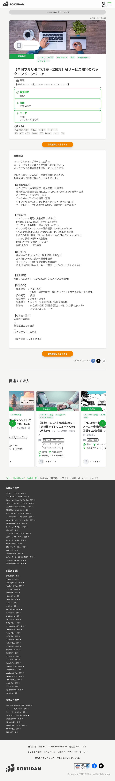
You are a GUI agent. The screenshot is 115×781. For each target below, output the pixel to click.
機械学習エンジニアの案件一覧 (25, 478)
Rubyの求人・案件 (12, 589)
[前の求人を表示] (12, 423)
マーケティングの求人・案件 (16, 527)
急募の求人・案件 (12, 732)
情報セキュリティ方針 (44, 758)
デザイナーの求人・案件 (14, 543)
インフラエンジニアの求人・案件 (17, 513)
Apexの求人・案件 (12, 683)
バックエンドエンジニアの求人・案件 (19, 503)
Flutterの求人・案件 (12, 643)
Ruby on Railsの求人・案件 (15, 626)
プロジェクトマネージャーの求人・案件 (19, 520)
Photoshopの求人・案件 (14, 666)
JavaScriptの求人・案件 (14, 582)
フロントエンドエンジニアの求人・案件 (19, 500)
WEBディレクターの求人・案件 (16, 537)
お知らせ (42, 747)
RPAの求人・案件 (12, 686)
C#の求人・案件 (11, 606)
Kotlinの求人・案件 (12, 639)
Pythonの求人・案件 (13, 596)
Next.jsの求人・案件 (13, 616)
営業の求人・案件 (12, 530)
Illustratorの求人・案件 (14, 669)
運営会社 (32, 747)
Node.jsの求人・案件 (13, 609)
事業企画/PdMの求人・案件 (15, 523)
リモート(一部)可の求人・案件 (16, 708)
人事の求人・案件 (12, 550)
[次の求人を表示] (102, 423)
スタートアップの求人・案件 (16, 712)
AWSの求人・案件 (12, 653)
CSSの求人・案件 (12, 579)
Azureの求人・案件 (12, 656)
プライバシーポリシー (77, 752)
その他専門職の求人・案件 (15, 563)
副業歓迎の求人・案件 (13, 718)
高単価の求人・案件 (12, 729)
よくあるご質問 (34, 752)
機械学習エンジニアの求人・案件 (17, 510)
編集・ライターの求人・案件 (16, 547)
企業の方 (103, 6)
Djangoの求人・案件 (13, 633)
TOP (8, 478)
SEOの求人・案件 (12, 693)
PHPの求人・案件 (12, 592)
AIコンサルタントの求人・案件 (16, 496)
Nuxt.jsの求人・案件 (13, 623)
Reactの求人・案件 (12, 612)
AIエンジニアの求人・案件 (15, 493)
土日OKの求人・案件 (13, 722)
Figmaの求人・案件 (12, 663)
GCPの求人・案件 (12, 659)
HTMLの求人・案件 (12, 576)
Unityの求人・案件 (12, 649)
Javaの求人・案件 (12, 599)
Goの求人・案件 (11, 602)
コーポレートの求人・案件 (15, 560)
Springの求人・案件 (12, 646)
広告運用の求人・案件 (13, 689)
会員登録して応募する (57, 144)
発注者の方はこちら (78, 747)
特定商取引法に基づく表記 (68, 758)
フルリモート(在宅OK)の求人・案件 (18, 705)
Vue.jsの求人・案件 (12, 619)
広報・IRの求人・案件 (13, 553)
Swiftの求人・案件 (12, 636)
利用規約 (61, 752)
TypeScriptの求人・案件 (14, 586)
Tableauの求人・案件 (13, 679)
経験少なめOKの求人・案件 (15, 725)
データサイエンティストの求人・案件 (19, 517)
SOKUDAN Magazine (58, 747)
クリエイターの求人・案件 (15, 540)
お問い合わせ (49, 752)
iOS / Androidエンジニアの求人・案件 (19, 506)
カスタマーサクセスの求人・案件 (17, 533)
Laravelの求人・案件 (13, 629)
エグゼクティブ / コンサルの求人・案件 (19, 557)
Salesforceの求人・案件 (14, 676)
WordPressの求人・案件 (14, 673)
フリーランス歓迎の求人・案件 (16, 715)
